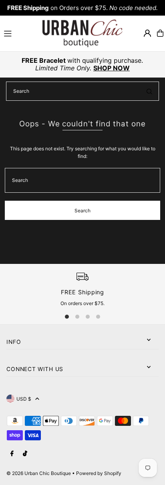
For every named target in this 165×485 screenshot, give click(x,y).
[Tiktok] (25, 454)
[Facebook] (12, 454)
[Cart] (160, 33)
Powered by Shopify (98, 473)
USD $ (23, 399)
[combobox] (82, 91)
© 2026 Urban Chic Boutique (38, 473)
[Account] (147, 33)
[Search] (149, 91)
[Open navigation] (20, 32)
